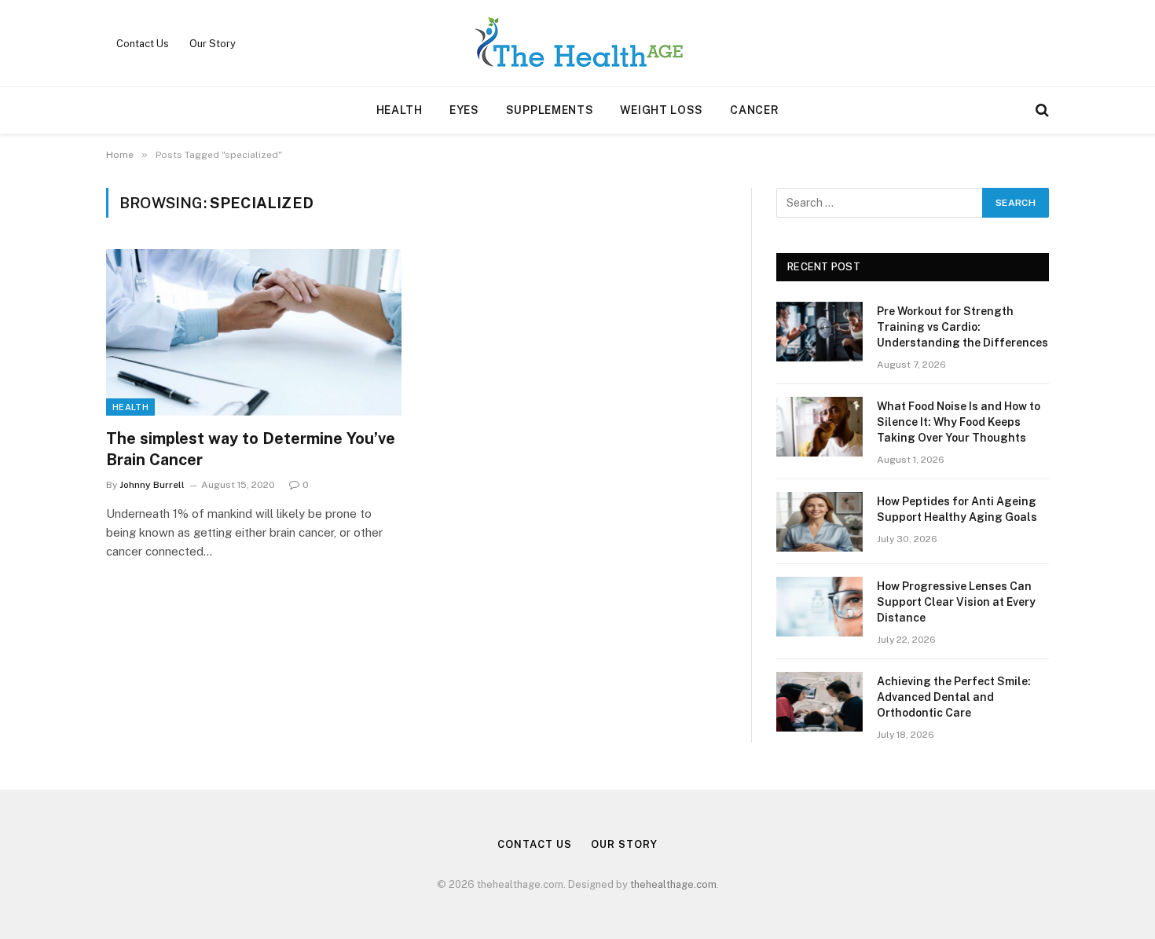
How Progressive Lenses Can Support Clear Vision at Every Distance (956, 602)
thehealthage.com (673, 884)
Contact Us (142, 44)
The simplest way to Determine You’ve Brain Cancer (250, 449)
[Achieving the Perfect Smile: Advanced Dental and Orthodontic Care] (819, 702)
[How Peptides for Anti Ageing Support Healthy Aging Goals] (819, 522)
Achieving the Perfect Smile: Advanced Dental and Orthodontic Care (954, 697)
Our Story (212, 44)
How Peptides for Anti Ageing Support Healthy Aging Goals (957, 509)
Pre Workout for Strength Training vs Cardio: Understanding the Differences (962, 327)
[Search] (1040, 110)
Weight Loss (661, 110)
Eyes (464, 110)
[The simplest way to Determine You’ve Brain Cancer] (254, 332)
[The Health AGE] (577, 43)
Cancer (754, 110)
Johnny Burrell (152, 484)
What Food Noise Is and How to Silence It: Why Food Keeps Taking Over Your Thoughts (958, 422)
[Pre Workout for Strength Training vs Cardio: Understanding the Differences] (819, 331)
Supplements (550, 110)
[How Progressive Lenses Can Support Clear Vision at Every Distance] (819, 606)
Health (399, 110)
